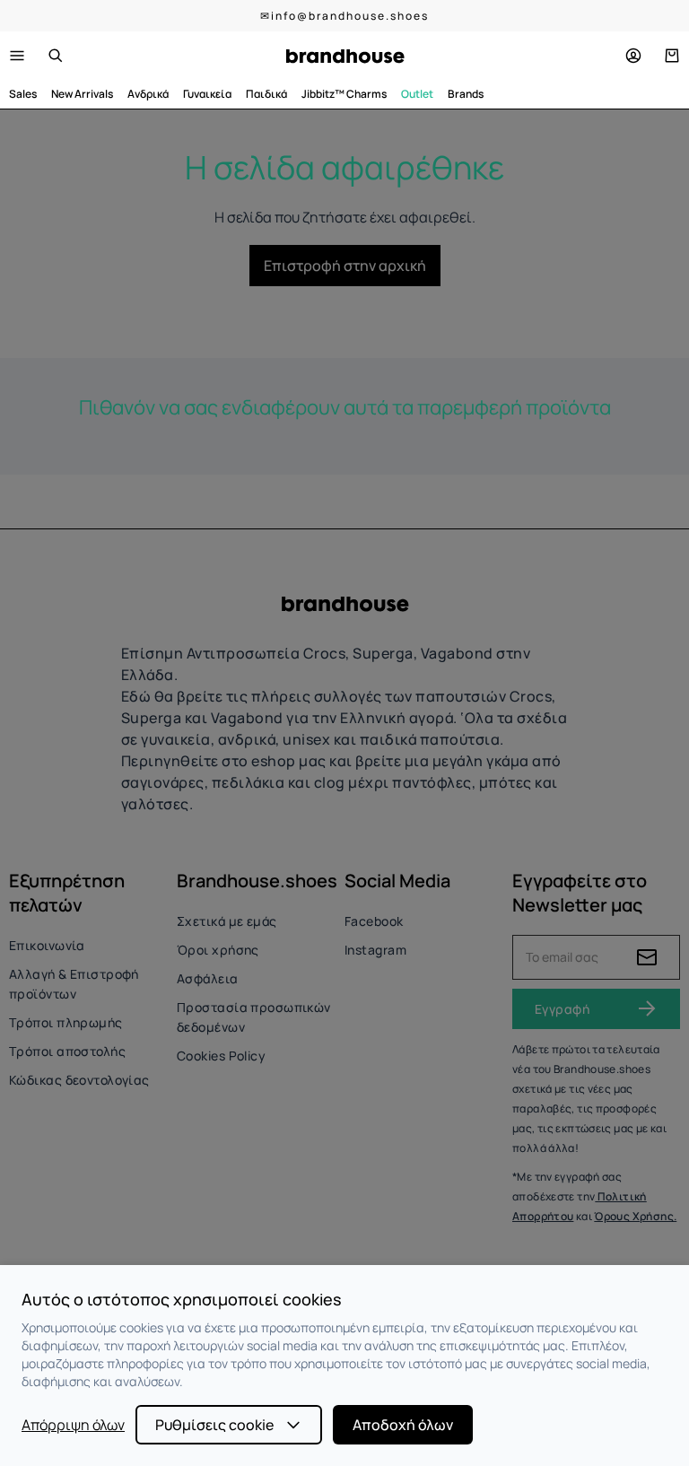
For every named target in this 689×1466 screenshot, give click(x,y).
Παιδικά (266, 93)
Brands (466, 93)
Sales (23, 93)
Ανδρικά (148, 93)
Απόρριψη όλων (73, 1425)
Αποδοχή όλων (403, 1425)
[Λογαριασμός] (633, 56)
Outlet (417, 93)
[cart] (672, 56)
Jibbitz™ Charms (344, 93)
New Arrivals (82, 93)
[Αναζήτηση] (56, 56)
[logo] (345, 56)
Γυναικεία (207, 93)
